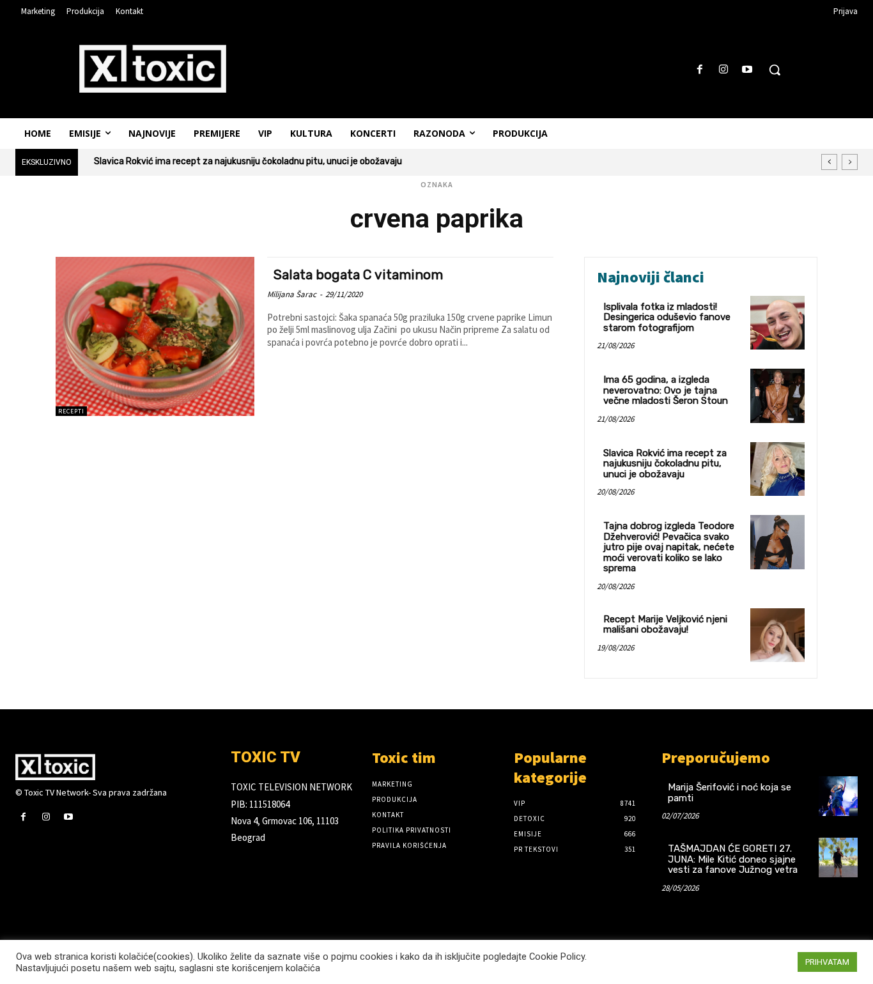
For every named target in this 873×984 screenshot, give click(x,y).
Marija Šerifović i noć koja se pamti (729, 792)
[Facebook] (699, 70)
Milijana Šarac (291, 294)
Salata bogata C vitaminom (358, 274)
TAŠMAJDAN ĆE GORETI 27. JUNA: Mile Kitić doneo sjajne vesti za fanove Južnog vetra (733, 859)
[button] (774, 69)
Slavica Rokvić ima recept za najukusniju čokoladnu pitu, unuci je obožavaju (248, 161)
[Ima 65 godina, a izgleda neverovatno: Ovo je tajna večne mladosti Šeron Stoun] (777, 396)
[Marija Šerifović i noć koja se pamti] (838, 795)
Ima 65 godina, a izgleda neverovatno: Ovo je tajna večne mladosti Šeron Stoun (665, 390)
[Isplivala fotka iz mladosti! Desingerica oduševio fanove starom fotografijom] (777, 323)
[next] (850, 162)
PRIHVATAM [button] (827, 962)
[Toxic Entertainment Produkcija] (152, 68)
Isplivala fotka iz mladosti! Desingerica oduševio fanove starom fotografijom (666, 317)
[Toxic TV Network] (113, 767)
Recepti (71, 411)
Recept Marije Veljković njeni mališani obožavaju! (665, 624)
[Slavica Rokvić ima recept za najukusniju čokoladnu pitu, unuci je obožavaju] (777, 469)
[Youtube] (747, 70)
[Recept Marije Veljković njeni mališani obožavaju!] (777, 635)
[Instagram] (723, 70)
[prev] (829, 162)
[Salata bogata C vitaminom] (155, 336)
